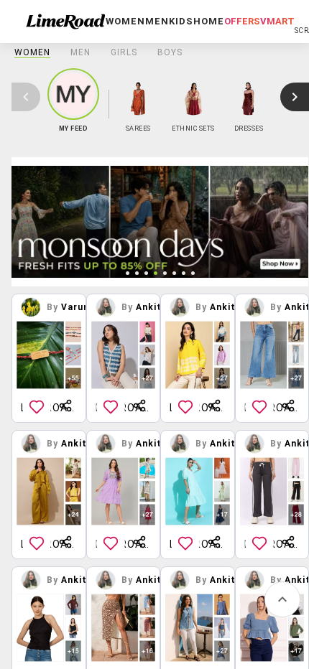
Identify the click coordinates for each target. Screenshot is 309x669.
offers (242, 21)
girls (124, 52)
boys (170, 52)
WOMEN (32, 52)
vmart (277, 21)
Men (80, 52)
